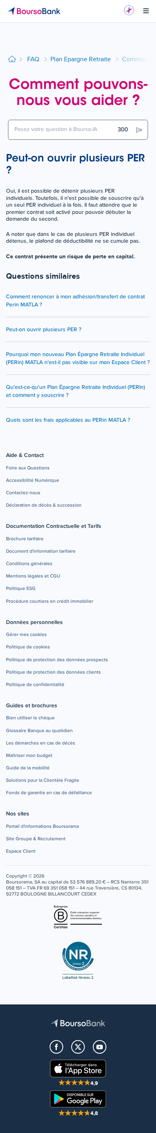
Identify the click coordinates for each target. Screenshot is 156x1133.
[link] (28, 468)
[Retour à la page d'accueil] (12, 59)
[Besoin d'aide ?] (129, 10)
